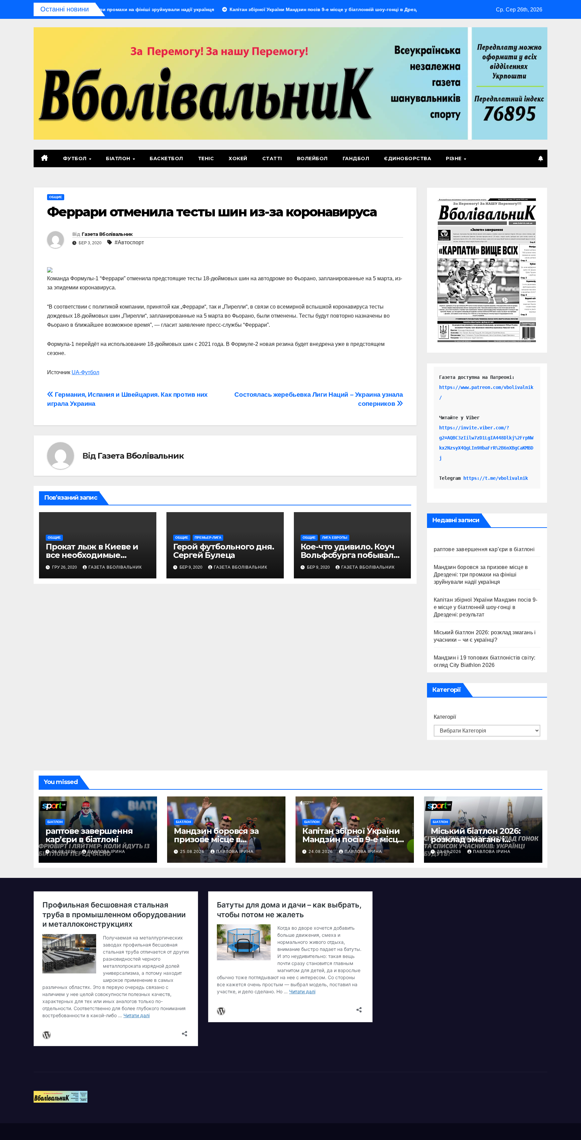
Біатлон (119, 158)
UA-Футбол (85, 372)
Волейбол (312, 158)
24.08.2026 (321, 851)
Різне (454, 158)
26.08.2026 (64, 851)
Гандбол (356, 158)
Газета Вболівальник (107, 234)
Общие (55, 197)
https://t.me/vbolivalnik (495, 478)
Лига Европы (334, 537)
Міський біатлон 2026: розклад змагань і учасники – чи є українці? (483, 839)
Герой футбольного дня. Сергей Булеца (223, 551)
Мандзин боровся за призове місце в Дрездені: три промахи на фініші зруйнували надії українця (481, 574)
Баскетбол (166, 158)
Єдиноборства (407, 158)
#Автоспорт (129, 242)
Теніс (206, 158)
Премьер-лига (208, 537)
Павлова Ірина (106, 851)
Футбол (75, 158)
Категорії (445, 717)
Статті (272, 158)
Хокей (238, 158)
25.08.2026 (193, 851)
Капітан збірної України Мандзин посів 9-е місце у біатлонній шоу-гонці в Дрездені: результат (486, 607)
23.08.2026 (450, 851)
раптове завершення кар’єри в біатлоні (484, 549)
